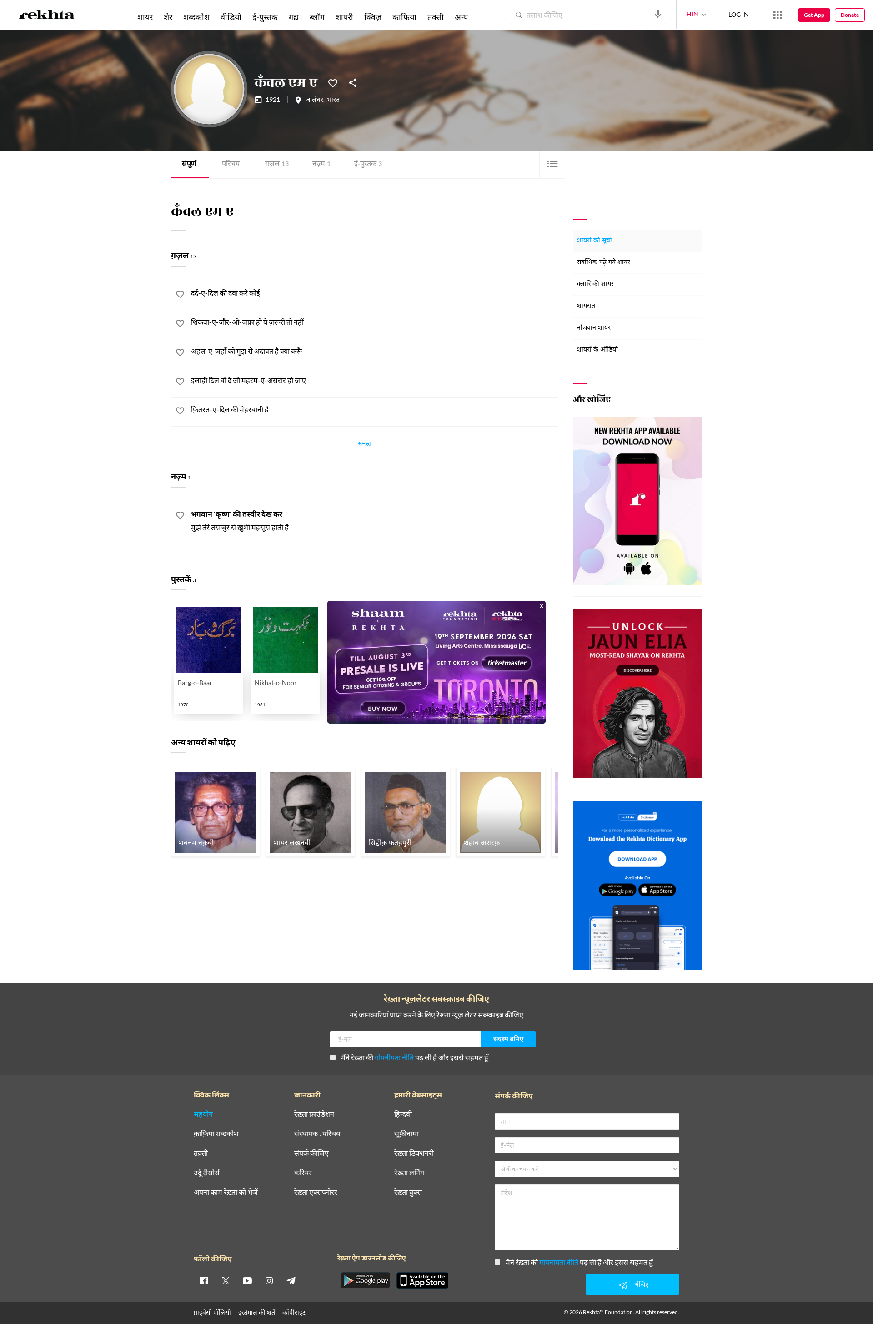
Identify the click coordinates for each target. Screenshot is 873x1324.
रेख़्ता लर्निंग (409, 1173)
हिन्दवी (403, 1114)
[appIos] (422, 1280)
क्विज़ (372, 17)
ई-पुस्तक (368, 164)
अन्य (461, 17)
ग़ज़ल (277, 164)
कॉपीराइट (294, 1312)
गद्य (294, 17)
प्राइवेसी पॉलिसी (212, 1312)
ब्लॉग (317, 17)
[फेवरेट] (333, 82)
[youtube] (247, 1280)
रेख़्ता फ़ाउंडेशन (314, 1114)
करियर (303, 1173)
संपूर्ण (189, 164)
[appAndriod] (365, 1280)
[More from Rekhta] (777, 15)
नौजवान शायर (594, 328)
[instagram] (269, 1280)
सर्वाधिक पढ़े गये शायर (603, 262)
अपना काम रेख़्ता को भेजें (226, 1192)
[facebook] (203, 1280)
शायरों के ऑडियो (597, 350)
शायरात (586, 306)
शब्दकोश (196, 17)
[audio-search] (658, 14)
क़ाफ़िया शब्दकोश (216, 1134)
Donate (850, 14)
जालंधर (314, 100)
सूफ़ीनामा (406, 1134)
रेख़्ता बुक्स (408, 1192)
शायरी (344, 17)
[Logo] (46, 16)
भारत (333, 100)
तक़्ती (435, 17)
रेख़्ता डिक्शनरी (414, 1153)
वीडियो (231, 17)
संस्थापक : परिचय (317, 1134)
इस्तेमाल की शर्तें (256, 1312)
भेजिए (641, 1284)
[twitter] (225, 1280)
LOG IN (738, 14)
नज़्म (321, 164)
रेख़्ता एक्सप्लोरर (315, 1192)
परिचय (231, 164)
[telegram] (291, 1280)
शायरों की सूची (594, 241)
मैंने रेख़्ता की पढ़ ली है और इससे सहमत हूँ (414, 1057)
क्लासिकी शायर (595, 284)
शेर (168, 17)
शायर (145, 17)
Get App (814, 14)
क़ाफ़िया (404, 17)
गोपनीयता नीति (394, 1057)
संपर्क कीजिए (311, 1153)
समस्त (364, 444)
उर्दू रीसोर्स (207, 1173)
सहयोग (203, 1114)
